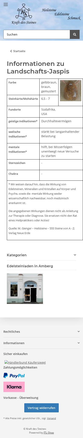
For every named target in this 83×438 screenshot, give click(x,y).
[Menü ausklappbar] (6, 2)
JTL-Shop (49, 432)
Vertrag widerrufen (41, 408)
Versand (51, 418)
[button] (41, 331)
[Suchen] (75, 34)
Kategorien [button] (17, 255)
